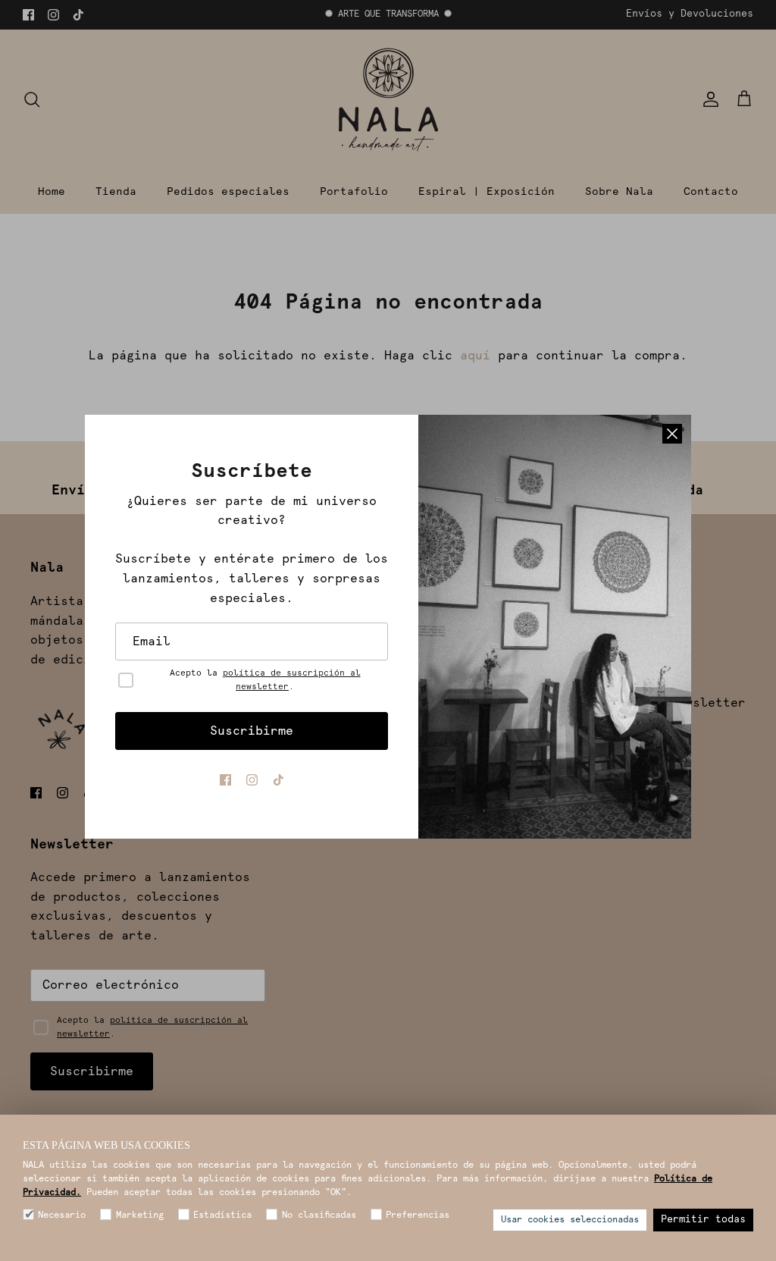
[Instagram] (252, 780)
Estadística (222, 1215)
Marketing (139, 1215)
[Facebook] (225, 780)
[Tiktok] (278, 780)
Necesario (62, 1215)
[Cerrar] (672, 433)
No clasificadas (318, 1215)
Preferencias (417, 1215)
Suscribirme (251, 731)
